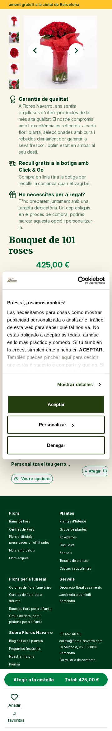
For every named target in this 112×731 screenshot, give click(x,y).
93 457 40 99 (70, 634)
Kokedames (68, 537)
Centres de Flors (21, 529)
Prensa (14, 664)
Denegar (56, 445)
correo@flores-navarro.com (80, 641)
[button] (35, 50)
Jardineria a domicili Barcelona (75, 598)
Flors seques (19, 558)
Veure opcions (36, 478)
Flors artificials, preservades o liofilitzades (29, 540)
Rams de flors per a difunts (30, 609)
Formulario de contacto (77, 660)
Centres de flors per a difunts (25, 598)
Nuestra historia (22, 657)
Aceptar (56, 404)
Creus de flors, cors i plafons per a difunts (25, 619)
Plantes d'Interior (72, 521)
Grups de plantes (73, 529)
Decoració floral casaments (80, 588)
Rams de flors (19, 521)
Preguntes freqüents (25, 649)
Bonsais (65, 553)
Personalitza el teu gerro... (40, 464)
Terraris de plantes (73, 561)
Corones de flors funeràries (30, 588)
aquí (67, 357)
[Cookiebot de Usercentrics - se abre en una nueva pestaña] (79, 281)
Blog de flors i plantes (26, 641)
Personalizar (52, 424)
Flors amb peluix (22, 550)
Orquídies (67, 545)
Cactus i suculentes (75, 569)
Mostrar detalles (75, 384)
